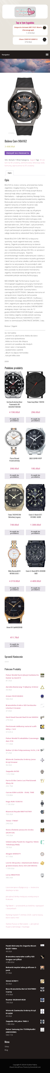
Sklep (7, 1046)
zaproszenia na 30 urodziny (23, 165)
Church (12, 1067)
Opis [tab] (10, 173)
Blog (6, 1050)
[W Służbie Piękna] (25, 16)
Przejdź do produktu (17, 153)
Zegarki (32, 160)
